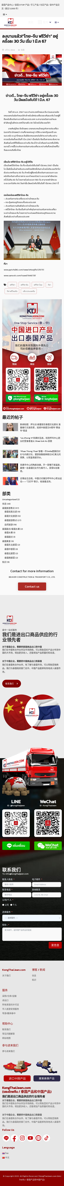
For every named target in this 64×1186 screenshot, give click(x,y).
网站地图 (6, 1038)
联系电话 (6, 889)
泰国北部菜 (9, 553)
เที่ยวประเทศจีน (29, 291)
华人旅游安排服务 (10, 1009)
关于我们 (6, 975)
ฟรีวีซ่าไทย (38, 285)
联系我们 (9, 683)
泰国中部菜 (9, 549)
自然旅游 (8, 524)
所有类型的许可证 (10, 1004)
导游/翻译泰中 (9, 1013)
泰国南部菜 (9, 557)
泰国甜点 (8, 536)
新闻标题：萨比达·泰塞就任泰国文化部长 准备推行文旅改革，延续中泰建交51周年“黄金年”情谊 (40, 427)
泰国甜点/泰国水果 (11, 529)
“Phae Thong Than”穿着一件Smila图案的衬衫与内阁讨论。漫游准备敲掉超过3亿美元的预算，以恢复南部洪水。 (40, 454)
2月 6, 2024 (10, 50)
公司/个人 (6, 900)
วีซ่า (49, 285)
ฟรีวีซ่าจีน (24, 285)
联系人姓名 (7, 879)
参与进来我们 (8, 1051)
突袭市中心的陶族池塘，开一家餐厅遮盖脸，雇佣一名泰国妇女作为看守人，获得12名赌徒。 (41, 468)
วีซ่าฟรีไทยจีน (12, 291)
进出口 (5, 1000)
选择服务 (6, 912)
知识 (4, 562)
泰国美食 (6, 541)
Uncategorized (9, 499)
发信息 (55, 945)
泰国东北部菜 (10, 544)
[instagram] (22, 1137)
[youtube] (30, 1137)
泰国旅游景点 (8, 508)
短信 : (4, 924)
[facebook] (14, 1137)
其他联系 (36, 889)
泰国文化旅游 (10, 516)
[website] (38, 1137)
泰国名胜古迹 (10, 511)
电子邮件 (36, 879)
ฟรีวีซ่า (12, 285)
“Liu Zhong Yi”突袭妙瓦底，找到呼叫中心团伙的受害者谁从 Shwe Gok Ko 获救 (40, 439)
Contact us (32, 586)
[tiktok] (46, 1137)
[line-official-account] (6, 1137)
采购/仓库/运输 (9, 996)
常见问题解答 (8, 1033)
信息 (23, 50)
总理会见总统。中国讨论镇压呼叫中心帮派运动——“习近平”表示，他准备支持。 (41, 480)
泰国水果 (8, 532)
